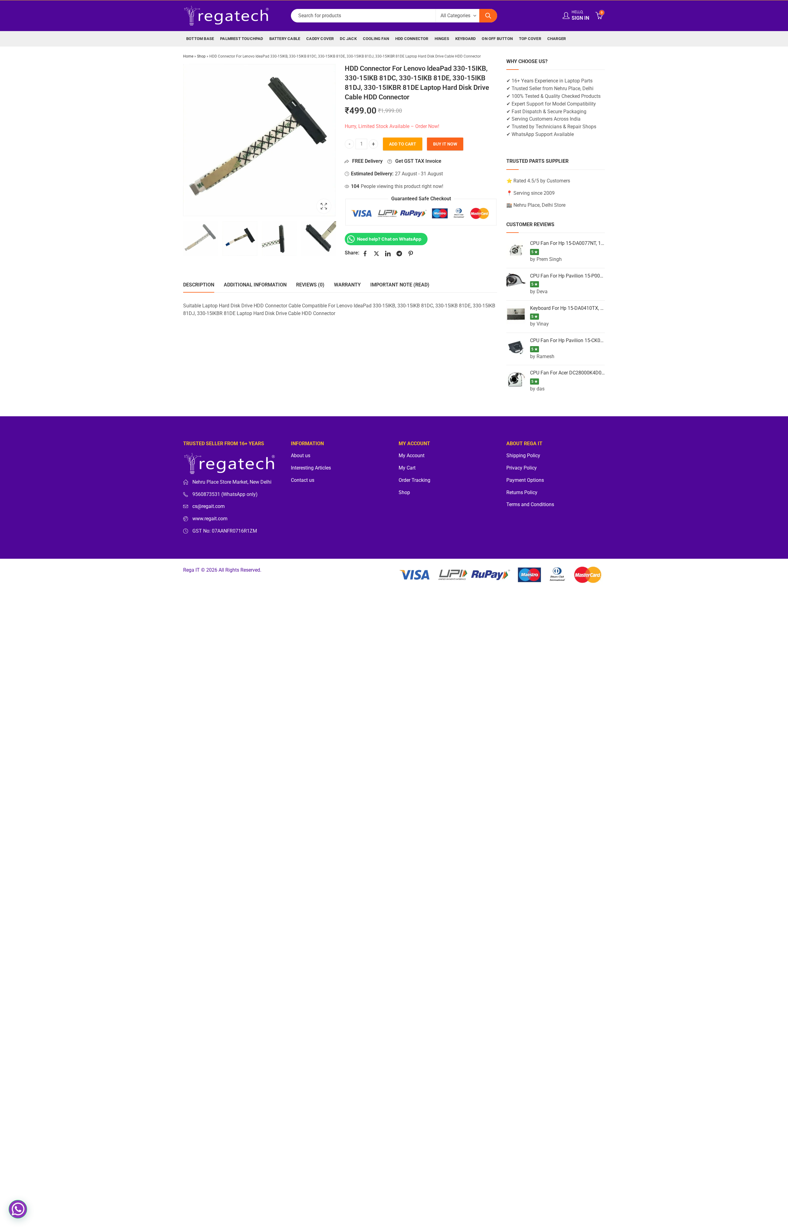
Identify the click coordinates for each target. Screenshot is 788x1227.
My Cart (407, 468)
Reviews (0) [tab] (310, 285)
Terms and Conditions (530, 504)
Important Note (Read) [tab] (399, 285)
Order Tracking (414, 480)
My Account (411, 455)
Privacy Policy (521, 468)
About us (300, 455)
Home (188, 56)
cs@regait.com (208, 506)
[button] (18, 1209)
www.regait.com (209, 519)
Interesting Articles (311, 468)
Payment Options (525, 480)
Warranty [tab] (347, 285)
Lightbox (324, 206)
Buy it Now (445, 144)
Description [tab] (198, 285)
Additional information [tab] (255, 285)
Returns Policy (521, 492)
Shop (201, 56)
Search (488, 15)
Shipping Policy (523, 455)
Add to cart (402, 144)
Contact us (302, 480)
